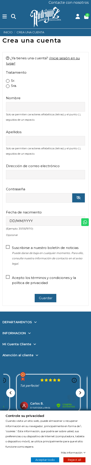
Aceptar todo (45, 459)
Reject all (74, 459)
